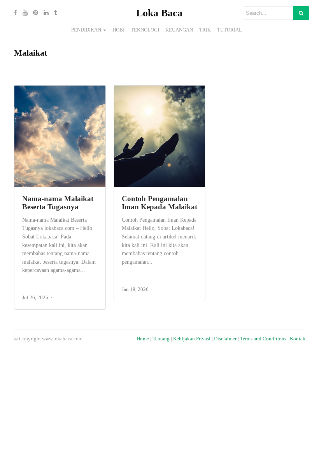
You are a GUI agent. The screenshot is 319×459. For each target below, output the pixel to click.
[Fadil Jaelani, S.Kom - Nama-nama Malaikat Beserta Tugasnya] (59, 136)
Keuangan (179, 30)
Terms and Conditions (263, 339)
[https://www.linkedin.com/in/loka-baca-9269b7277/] (44, 13)
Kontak (297, 339)
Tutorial (229, 30)
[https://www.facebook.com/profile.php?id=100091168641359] (13, 13)
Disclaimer (225, 339)
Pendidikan (86, 30)
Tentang (161, 339)
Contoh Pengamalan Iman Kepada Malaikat (159, 202)
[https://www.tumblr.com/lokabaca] (54, 13)
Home (143, 339)
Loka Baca (159, 13)
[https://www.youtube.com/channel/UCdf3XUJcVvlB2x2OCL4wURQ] (23, 13)
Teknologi (145, 30)
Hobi (118, 30)
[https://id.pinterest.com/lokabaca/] (33, 13)
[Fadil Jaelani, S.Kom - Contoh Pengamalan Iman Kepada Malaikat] (159, 136)
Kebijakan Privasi (191, 339)
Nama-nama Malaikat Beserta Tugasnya (57, 202)
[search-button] (301, 13)
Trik (205, 30)
